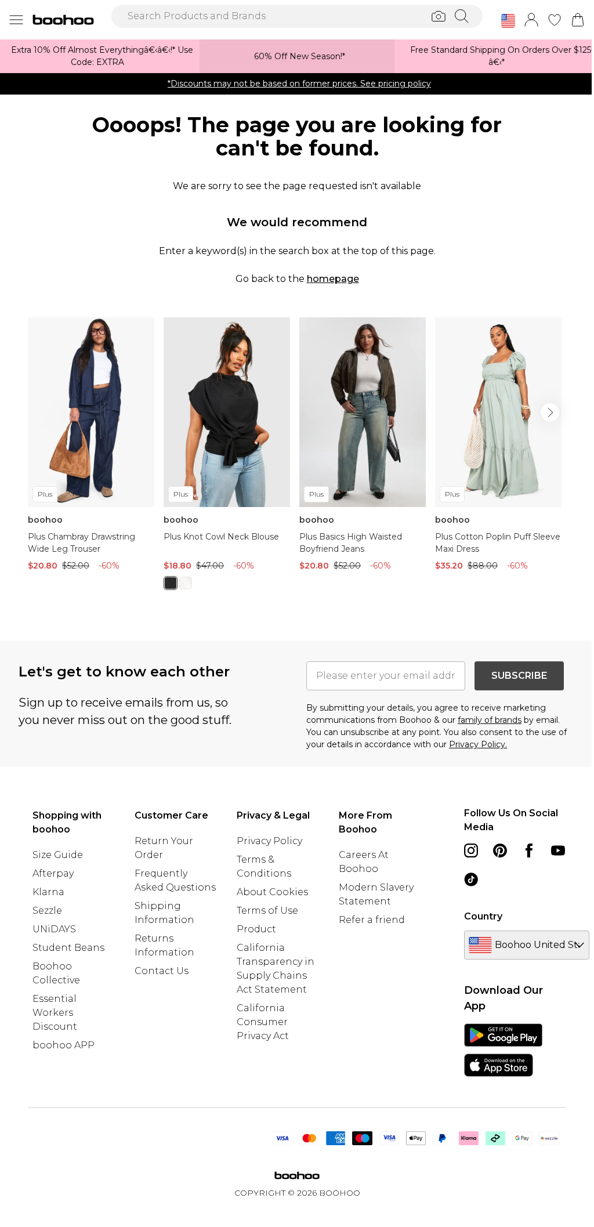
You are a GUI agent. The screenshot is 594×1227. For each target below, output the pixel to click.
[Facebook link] (529, 850)
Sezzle (47, 910)
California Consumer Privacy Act (263, 1021)
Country (483, 916)
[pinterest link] (500, 850)
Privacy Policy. (478, 744)
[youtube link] (558, 850)
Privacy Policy (269, 840)
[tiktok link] (471, 879)
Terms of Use (267, 910)
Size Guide (57, 854)
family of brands (489, 720)
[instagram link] (471, 850)
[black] (170, 583)
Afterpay (53, 873)
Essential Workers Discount (54, 1012)
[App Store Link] (503, 1050)
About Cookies (272, 891)
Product (256, 929)
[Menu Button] (16, 20)
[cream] (185, 583)
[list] (297, 460)
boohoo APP (63, 1045)
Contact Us (162, 970)
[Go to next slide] (550, 412)
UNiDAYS (54, 929)
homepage (333, 278)
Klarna (48, 891)
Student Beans (68, 947)
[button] (508, 20)
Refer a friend (372, 919)
